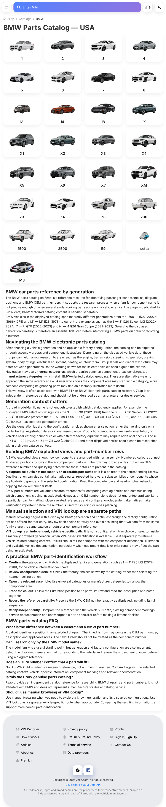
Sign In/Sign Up (126, 737)
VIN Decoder (30, 729)
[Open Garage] (148, 7)
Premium (27, 760)
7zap (10, 19)
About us (27, 752)
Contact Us (123, 745)
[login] (159, 7)
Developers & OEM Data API (83, 784)
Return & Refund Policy (84, 737)
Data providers (78, 752)
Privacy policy (78, 729)
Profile (119, 729)
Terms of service (79, 745)
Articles (26, 745)
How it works (30, 737)
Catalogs (25, 19)
